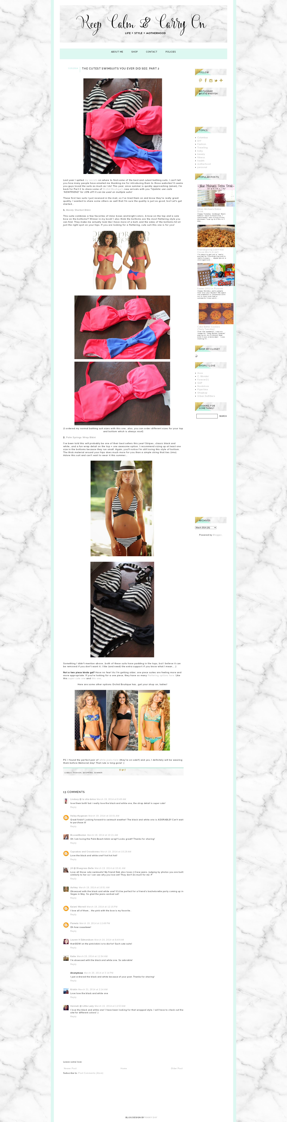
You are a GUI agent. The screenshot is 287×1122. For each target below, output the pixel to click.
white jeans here (109, 760)
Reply (73, 807)
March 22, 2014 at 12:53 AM (110, 1006)
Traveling (202, 147)
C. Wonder (203, 376)
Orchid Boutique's (113, 189)
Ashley (74, 887)
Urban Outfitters (206, 396)
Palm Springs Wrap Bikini (81, 437)
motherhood (204, 164)
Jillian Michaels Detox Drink (209, 210)
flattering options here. (161, 675)
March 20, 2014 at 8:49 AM (109, 939)
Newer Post (70, 1068)
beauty (201, 154)
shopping (88, 773)
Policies (171, 52)
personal (202, 167)
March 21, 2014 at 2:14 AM (93, 989)
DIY (199, 141)
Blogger (217, 535)
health (200, 160)
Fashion (77, 773)
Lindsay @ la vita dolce (83, 799)
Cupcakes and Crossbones (85, 851)
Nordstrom (203, 386)
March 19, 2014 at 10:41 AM (110, 868)
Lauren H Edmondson (82, 939)
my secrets (91, 180)
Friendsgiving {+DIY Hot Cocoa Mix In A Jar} (210, 250)
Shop (134, 52)
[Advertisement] (210, 467)
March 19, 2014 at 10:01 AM (103, 816)
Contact (151, 52)
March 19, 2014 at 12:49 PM (95, 923)
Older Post (177, 1068)
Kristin (73, 989)
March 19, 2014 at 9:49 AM (111, 799)
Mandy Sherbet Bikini (78, 210)
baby (200, 151)
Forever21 (203, 379)
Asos (200, 373)
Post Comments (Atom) (90, 1073)
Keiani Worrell (78, 906)
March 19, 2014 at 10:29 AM (116, 851)
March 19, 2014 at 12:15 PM (102, 906)
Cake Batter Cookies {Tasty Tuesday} (208, 328)
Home (124, 1068)
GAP (199, 383)
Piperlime (202, 389)
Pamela (74, 923)
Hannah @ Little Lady (82, 1006)
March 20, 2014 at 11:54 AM (92, 956)
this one (96, 678)
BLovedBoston (78, 835)
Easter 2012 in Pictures (210, 288)
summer (98, 773)
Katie (73, 956)
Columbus (202, 137)
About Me (117, 52)
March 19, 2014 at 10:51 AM (94, 887)
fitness (201, 157)
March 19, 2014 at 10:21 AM (102, 835)
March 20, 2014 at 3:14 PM (98, 973)
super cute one (77, 678)
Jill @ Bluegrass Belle (82, 868)
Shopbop (202, 393)
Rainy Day (151, 1117)
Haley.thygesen (79, 816)
